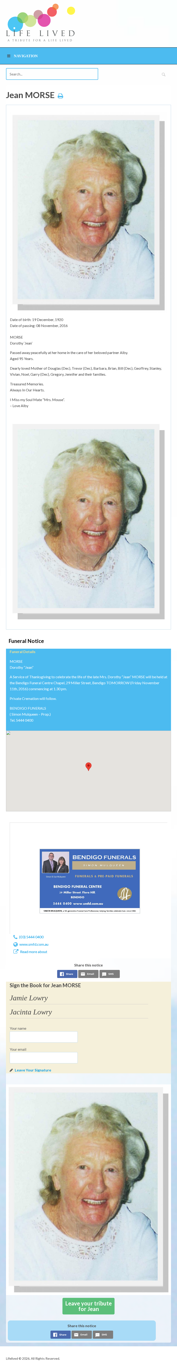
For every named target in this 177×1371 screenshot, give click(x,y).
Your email (18, 1049)
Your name (18, 1028)
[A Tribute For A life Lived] (40, 22)
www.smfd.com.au (33, 944)
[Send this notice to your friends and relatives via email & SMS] (88, 975)
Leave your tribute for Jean (88, 1306)
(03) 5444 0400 (31, 937)
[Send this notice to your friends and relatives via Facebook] (67, 975)
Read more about (33, 951)
